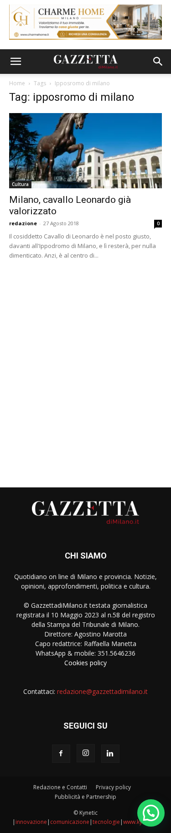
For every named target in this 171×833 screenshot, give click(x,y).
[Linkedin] (110, 754)
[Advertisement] (85, 370)
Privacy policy (113, 787)
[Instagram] (86, 753)
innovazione (31, 822)
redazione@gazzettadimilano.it (102, 691)
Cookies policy (85, 662)
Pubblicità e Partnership (85, 797)
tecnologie (106, 822)
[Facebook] (61, 754)
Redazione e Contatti (60, 787)
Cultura (20, 184)
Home (17, 83)
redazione (23, 223)
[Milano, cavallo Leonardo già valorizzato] (85, 150)
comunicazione (69, 822)
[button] (15, 61)
